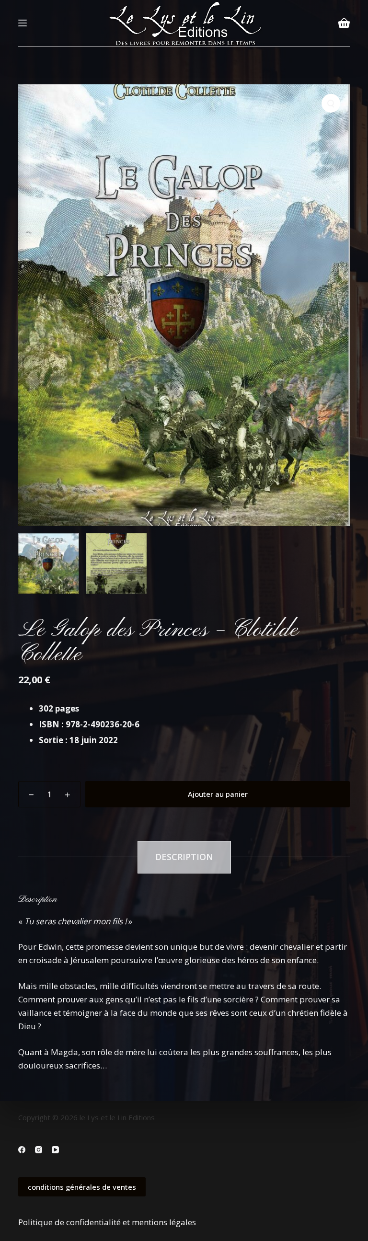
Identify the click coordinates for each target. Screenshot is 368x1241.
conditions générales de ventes (82, 1187)
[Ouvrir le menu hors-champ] (22, 23)
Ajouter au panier (218, 794)
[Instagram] (38, 1149)
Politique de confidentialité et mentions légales (107, 1222)
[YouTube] (55, 1149)
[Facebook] (21, 1149)
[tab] (184, 857)
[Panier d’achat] (344, 23)
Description (184, 856)
